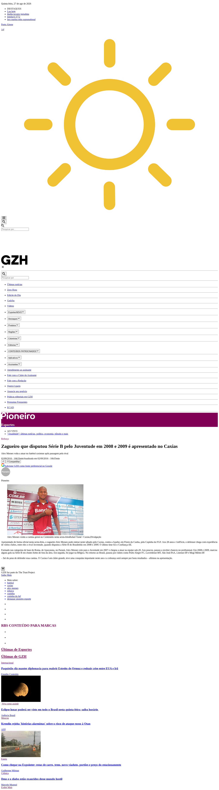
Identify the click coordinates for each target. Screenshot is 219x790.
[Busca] (4, 222)
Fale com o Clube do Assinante (21, 375)
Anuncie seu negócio (17, 391)
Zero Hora (12, 290)
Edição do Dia (14, 295)
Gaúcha (10, 300)
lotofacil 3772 (13, 16)
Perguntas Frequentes (17, 402)
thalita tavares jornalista (18, 14)
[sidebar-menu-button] (4, 218)
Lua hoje (11, 11)
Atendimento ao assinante (19, 370)
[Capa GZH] (109, 236)
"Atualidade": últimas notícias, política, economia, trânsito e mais (37, 434)
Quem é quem (13, 386)
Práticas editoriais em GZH (20, 396)
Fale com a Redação (16, 380)
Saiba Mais (6, 575)
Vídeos (10, 306)
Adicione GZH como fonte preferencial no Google (28, 466)
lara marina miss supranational (21, 19)
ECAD (10, 407)
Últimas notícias (14, 284)
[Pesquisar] (4, 274)
